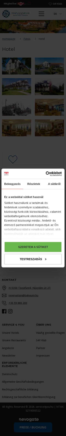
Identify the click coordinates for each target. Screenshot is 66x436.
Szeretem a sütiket (33, 247)
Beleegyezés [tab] (12, 183)
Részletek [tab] (33, 183)
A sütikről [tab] (54, 183)
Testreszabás (31, 258)
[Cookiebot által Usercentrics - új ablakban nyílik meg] (47, 173)
